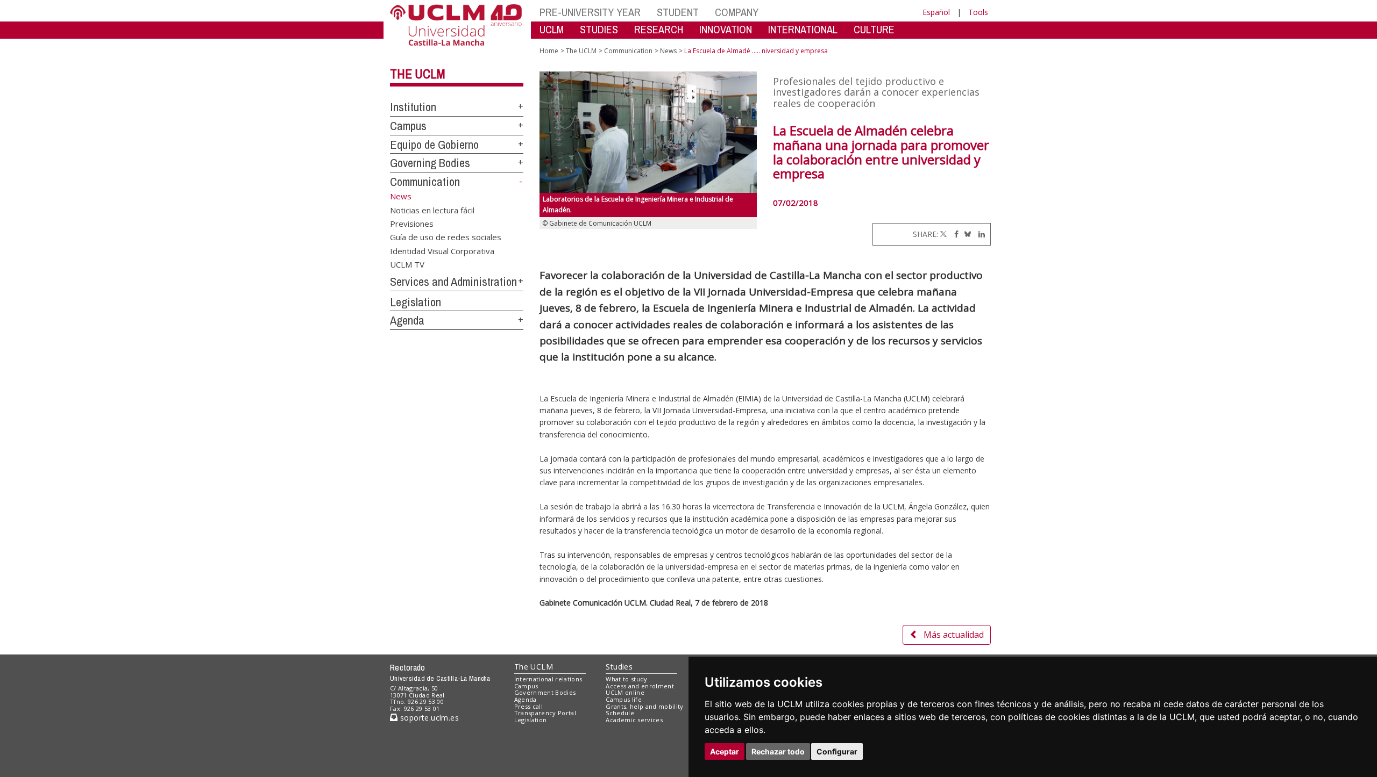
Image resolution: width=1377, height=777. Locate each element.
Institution (413, 107)
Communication (425, 182)
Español (936, 12)
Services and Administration (453, 282)
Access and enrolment (640, 686)
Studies (619, 666)
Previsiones (412, 223)
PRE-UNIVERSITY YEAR (590, 12)
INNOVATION (725, 29)
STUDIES (599, 29)
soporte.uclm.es (428, 718)
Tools (978, 12)
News (668, 50)
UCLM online (625, 692)
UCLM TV (407, 264)
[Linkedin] (979, 234)
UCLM (552, 29)
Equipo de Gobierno (434, 144)
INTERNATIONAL (802, 29)
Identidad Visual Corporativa (442, 250)
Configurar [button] (837, 751)
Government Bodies (545, 692)
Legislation (415, 302)
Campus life (624, 699)
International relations (548, 679)
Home (549, 50)
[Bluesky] (966, 234)
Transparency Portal (545, 713)
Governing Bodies (430, 163)
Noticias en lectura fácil (432, 209)
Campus (408, 126)
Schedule (620, 713)
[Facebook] (954, 234)
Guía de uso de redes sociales (445, 237)
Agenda (407, 320)
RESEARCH (658, 29)
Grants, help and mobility (644, 706)
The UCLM (417, 73)
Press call (528, 706)
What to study (626, 679)
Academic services (634, 720)
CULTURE (874, 29)
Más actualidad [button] (954, 635)
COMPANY (736, 12)
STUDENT (678, 12)
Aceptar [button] (724, 751)
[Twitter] (943, 234)
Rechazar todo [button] (778, 751)
